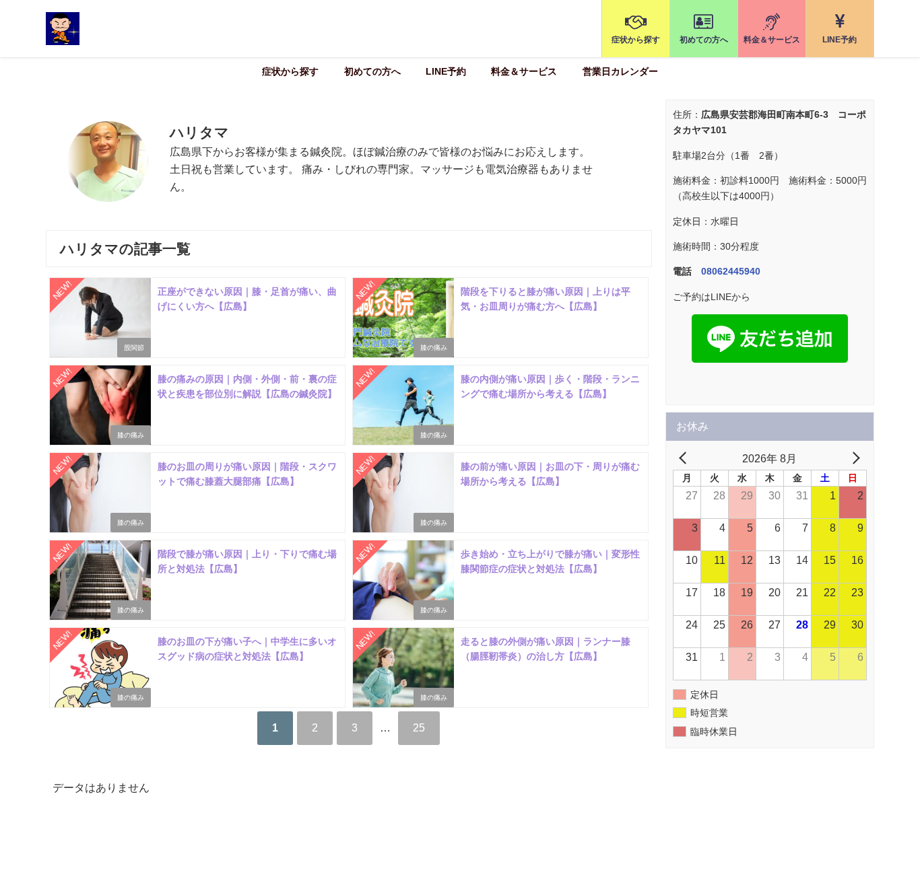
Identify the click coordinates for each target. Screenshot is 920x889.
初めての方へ (372, 71)
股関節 (134, 348)
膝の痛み (433, 348)
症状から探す (290, 71)
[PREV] (685, 459)
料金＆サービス (524, 71)
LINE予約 (446, 71)
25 (419, 727)
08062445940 (730, 271)
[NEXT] (854, 459)
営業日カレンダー (620, 71)
